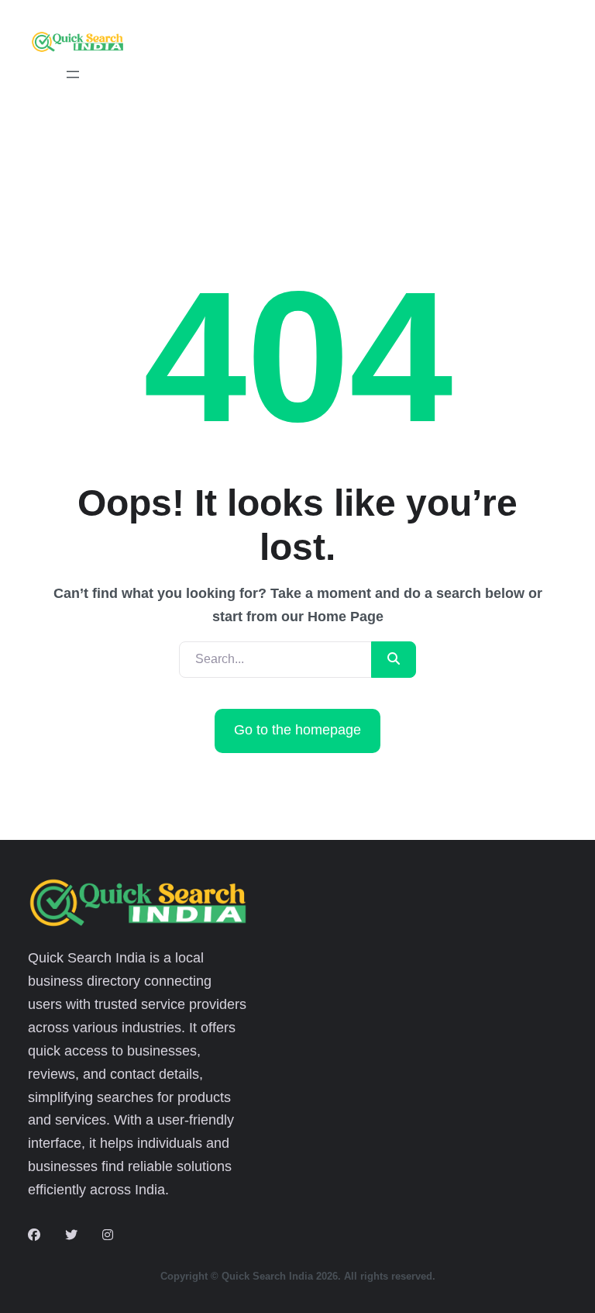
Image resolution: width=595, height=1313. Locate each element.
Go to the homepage (297, 730)
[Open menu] (73, 74)
